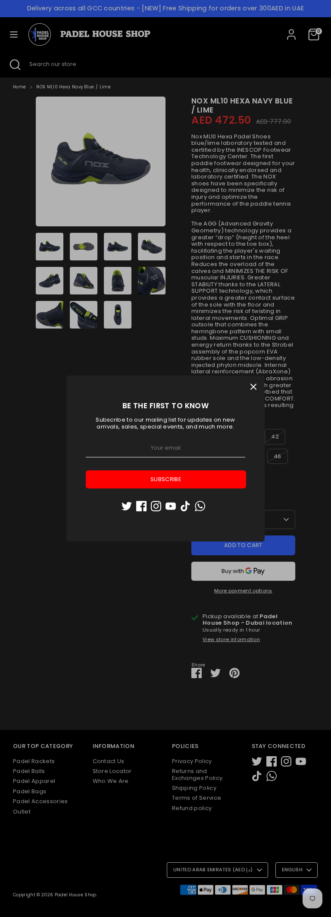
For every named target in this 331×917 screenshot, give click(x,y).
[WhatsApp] (200, 506)
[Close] (253, 386)
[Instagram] (156, 506)
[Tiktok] (185, 506)
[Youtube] (171, 506)
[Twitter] (127, 506)
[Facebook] (141, 506)
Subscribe (165, 479)
